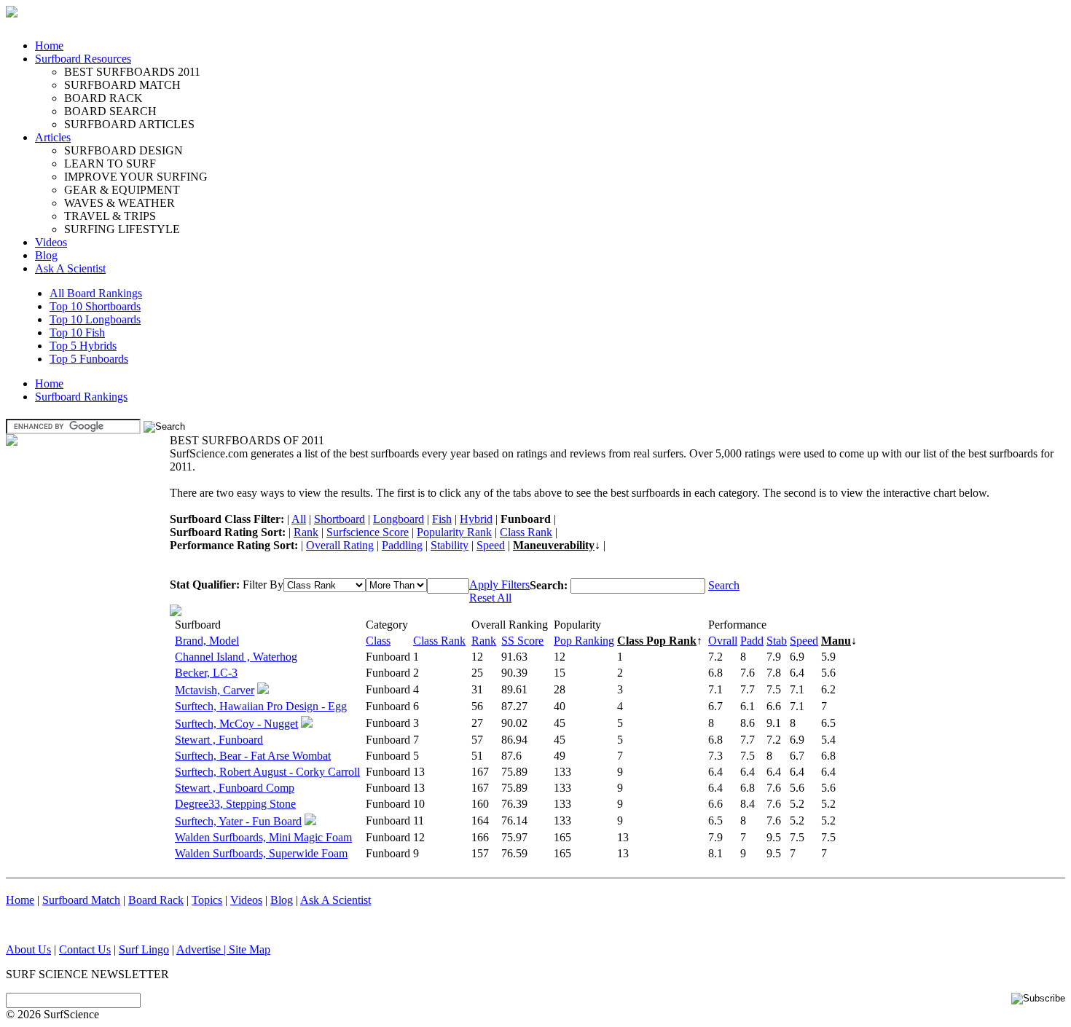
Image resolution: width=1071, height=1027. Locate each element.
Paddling (402, 545)
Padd (752, 640)
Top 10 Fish (77, 332)
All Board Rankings (96, 293)
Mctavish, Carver (214, 690)
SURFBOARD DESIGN (123, 150)
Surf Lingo (144, 949)
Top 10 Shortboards (95, 306)
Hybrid (476, 519)
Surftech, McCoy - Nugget (236, 723)
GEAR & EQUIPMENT (122, 190)
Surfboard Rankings (81, 396)
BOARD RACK (103, 98)
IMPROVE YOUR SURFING (136, 176)
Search (724, 585)
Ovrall (722, 640)
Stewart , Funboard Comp (234, 788)
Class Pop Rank (657, 640)
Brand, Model (207, 640)
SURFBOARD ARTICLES (129, 124)
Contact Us (85, 949)
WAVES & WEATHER (119, 203)
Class (378, 640)
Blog (46, 255)
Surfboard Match (81, 900)
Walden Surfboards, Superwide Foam (261, 853)
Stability (449, 545)
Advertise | (202, 949)
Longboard (398, 519)
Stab (776, 640)
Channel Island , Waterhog (236, 656)
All (298, 519)
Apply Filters (499, 584)
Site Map (249, 949)
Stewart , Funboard (219, 739)
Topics (207, 900)
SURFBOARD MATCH (122, 85)
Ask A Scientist (70, 268)
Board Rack (156, 900)
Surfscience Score (367, 532)
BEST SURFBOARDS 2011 (132, 72)
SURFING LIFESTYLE (122, 229)
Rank (306, 532)
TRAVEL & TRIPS (110, 216)
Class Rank (526, 532)
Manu (836, 640)
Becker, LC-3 (206, 672)
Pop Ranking (584, 640)
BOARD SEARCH (110, 111)
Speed (490, 545)
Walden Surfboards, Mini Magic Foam (263, 837)
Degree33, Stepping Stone (235, 804)
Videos (51, 242)
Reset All (490, 597)
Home (49, 45)
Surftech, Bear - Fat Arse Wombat (253, 755)
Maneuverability (554, 545)
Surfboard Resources (83, 58)
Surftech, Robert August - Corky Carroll (267, 772)
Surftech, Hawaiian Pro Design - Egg (261, 706)
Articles (53, 137)
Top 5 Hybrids (83, 345)
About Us (28, 949)
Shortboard (339, 519)
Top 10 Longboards (95, 319)
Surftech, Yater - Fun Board (238, 821)
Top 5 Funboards (89, 359)
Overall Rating (340, 545)
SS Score (522, 640)
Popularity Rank (454, 532)
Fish (442, 519)
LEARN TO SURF (110, 163)
